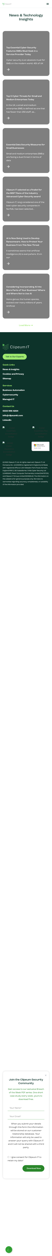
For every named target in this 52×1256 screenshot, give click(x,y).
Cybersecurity (10, 394)
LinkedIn (7, 420)
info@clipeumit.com (13, 415)
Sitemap (7, 378)
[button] (47, 4)
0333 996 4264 (10, 411)
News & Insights (11, 369)
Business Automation (14, 390)
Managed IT (8, 399)
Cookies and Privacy (13, 374)
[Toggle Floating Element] (8, 1249)
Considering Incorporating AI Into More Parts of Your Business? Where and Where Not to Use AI (25, 290)
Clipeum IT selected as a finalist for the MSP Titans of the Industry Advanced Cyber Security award (24, 193)
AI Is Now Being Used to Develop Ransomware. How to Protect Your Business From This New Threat (24, 241)
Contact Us (8, 406)
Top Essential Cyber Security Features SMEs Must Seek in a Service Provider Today (21, 51)
